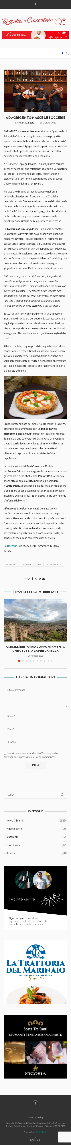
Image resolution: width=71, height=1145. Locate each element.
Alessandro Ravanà (32, 564)
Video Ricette (36, 828)
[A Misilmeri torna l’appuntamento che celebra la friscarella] (35, 620)
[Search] (67, 53)
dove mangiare (54, 564)
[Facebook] (35, 4)
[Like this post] (28, 578)
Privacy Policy (35, 1117)
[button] (7, 630)
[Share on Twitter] (36, 578)
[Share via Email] (43, 578)
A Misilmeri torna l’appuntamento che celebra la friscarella (35, 648)
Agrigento (11, 564)
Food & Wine (36, 845)
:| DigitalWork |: (41, 1132)
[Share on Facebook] (32, 578)
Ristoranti (36, 837)
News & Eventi (36, 820)
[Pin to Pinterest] (40, 578)
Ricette (36, 853)
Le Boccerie (10, 546)
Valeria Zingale (26, 122)
